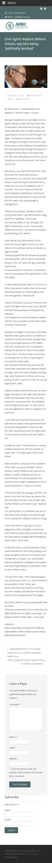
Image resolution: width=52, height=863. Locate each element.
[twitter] (45, 9)
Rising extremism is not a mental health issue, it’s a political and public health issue (24, 653)
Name (13, 737)
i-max (33, 854)
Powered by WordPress (14, 854)
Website (13, 758)
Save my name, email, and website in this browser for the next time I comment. (25, 772)
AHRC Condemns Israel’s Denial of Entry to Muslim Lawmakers (26, 662)
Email (12, 747)
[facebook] (41, 9)
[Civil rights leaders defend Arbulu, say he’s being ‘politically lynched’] (26, 76)
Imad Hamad (23, 99)
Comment (14, 704)
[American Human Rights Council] (14, 25)
